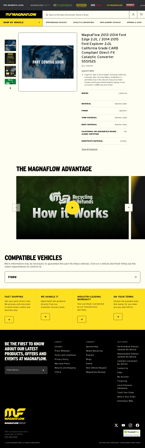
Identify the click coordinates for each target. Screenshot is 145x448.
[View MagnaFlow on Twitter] (116, 425)
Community (90, 342)
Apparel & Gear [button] (134, 22)
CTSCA (58, 372)
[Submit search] (47, 14)
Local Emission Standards (124, 386)
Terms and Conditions (65, 355)
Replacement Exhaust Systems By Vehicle (127, 355)
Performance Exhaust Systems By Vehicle (127, 348)
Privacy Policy (62, 359)
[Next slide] (10, 87)
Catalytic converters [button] (83, 22)
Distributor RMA (125, 401)
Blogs (88, 359)
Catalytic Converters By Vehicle (127, 362)
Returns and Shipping (65, 368)
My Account (123, 377)
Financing (122, 381)
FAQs (119, 372)
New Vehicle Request (96, 368)
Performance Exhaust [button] (56, 22)
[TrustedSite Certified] (131, 433)
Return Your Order (126, 397)
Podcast (90, 355)
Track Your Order (125, 392)
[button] (141, 14)
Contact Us (122, 368)
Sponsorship (92, 346)
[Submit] (43, 370)
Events (89, 363)
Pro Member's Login (13, 5)
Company (58, 342)
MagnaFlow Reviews (96, 372)
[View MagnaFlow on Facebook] (137, 425)
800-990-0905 (11, 437)
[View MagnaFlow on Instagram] (130, 425)
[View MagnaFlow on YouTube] (123, 425)
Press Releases (62, 351)
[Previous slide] (10, 36)
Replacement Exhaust (110, 22)
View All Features (90, 149)
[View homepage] (21, 14)
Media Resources (94, 351)
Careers (58, 346)
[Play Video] (72, 207)
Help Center (122, 342)
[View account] (133, 14)
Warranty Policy (62, 363)
